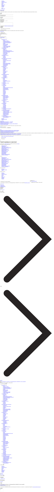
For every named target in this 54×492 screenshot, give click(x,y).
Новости (3, 5)
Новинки (3, 118)
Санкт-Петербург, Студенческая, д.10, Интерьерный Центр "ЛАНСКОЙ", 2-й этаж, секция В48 (14, 381)
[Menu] (0, 189)
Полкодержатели (4, 153)
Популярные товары (4, 169)
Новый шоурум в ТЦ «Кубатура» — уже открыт (6, 122)
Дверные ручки (4, 146)
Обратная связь (2, 185)
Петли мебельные (4, 164)
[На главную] (2, 190)
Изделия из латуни (4, 148)
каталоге (18, 143)
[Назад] (0, 464)
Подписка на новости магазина (4, 124)
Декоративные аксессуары (5, 158)
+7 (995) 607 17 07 (2, 478)
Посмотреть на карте (27, 182)
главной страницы (7, 143)
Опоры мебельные (4, 152)
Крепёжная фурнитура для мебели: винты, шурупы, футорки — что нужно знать (10, 134)
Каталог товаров (2, 37)
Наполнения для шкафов (5, 151)
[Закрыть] (2, 191)
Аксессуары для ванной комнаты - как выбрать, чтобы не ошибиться (9, 123)
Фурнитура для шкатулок (5, 166)
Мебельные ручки (4, 162)
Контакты (3, 178)
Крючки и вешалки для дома (5, 150)
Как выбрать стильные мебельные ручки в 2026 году (7, 132)
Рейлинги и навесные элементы (6, 154)
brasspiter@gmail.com (2, 186)
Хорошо (1, 488)
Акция (2, 170)
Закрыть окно (2, 31)
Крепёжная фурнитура (4, 149)
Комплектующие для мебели (5, 160)
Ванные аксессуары (4, 145)
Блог (2, 4)
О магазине (3, 1)
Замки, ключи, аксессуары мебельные (6, 147)
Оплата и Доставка (4, 2)
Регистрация (3, 8)
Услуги (3, 3)
